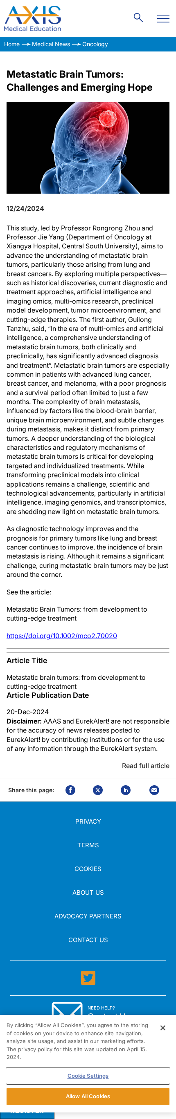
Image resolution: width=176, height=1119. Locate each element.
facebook (70, 790)
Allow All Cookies (88, 1096)
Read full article (145, 766)
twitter (98, 790)
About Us (88, 892)
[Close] (163, 1028)
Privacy (88, 821)
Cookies (88, 869)
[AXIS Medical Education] (32, 18)
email (154, 790)
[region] (88, 1063)
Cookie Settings (88, 1075)
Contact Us (88, 940)
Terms (88, 845)
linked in (126, 790)
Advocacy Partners (88, 916)
